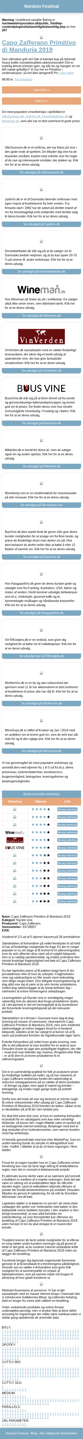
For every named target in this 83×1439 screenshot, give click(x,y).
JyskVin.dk (32, 116)
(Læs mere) (66, 73)
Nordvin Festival (41, 6)
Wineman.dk (10, 121)
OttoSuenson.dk (13, 116)
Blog (34, 1433)
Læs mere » (41, 89)
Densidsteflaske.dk (55, 116)
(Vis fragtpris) (23, 79)
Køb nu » (41, 101)
